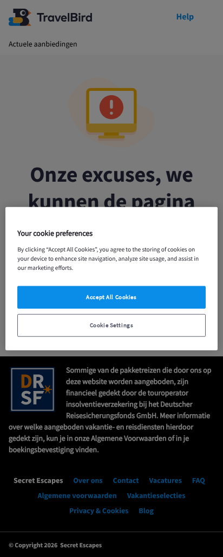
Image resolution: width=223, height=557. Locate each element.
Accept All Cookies (111, 297)
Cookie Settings (112, 325)
